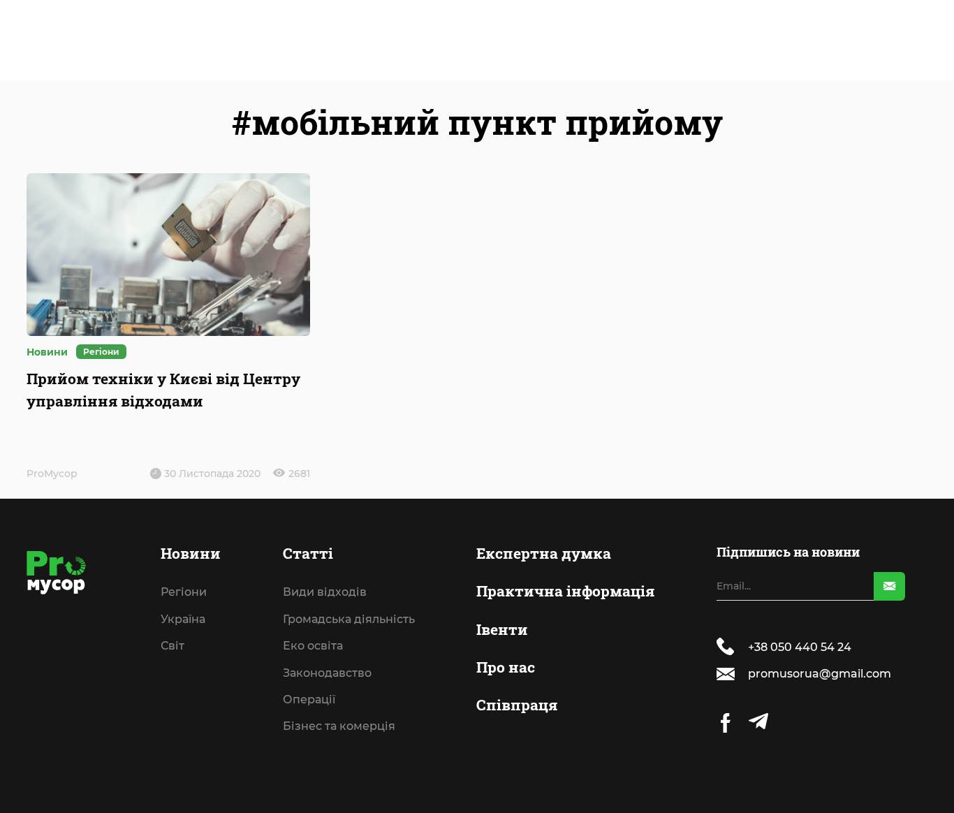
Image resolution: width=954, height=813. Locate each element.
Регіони (101, 352)
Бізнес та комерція (339, 726)
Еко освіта (313, 646)
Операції (309, 700)
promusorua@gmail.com (819, 673)
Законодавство (327, 673)
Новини (191, 553)
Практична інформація (565, 591)
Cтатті (308, 553)
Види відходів (325, 592)
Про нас (505, 667)
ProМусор (52, 473)
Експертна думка (543, 553)
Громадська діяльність (349, 619)
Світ (172, 646)
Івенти (502, 629)
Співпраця (516, 704)
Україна (183, 619)
